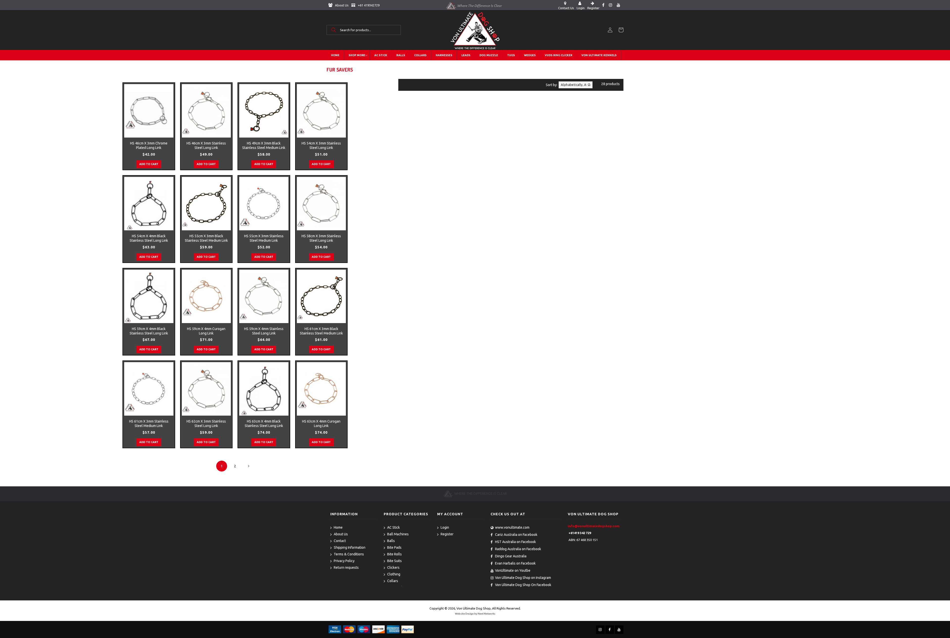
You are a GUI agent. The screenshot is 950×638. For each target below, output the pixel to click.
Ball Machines (398, 534)
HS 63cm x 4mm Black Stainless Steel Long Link (264, 423)
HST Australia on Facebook (515, 542)
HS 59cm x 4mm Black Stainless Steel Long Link (149, 331)
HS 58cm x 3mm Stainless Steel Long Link (321, 238)
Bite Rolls (394, 554)
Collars (392, 581)
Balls (391, 541)
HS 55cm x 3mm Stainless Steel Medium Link (264, 238)
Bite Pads (394, 547)
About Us (341, 5)
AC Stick (393, 527)
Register (447, 534)
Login (445, 527)
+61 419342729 (368, 5)
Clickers (393, 567)
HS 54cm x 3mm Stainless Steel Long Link (321, 145)
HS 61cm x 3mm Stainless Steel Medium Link (148, 423)
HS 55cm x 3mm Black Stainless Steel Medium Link (206, 238)
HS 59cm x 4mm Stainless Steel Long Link (264, 331)
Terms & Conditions (349, 554)
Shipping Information (349, 547)
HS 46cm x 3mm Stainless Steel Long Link (206, 145)
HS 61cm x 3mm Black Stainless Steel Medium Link (321, 331)
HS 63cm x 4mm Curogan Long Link (321, 423)
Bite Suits (394, 561)
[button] (364, 30)
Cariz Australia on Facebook (516, 535)
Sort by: (551, 85)
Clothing (393, 574)
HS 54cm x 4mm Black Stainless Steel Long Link (149, 238)
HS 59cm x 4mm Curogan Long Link (206, 331)
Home (338, 527)
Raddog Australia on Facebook (518, 549)
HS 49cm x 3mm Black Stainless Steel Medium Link (263, 145)
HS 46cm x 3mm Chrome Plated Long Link (148, 145)
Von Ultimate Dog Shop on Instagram (523, 578)
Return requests (346, 567)
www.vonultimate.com (512, 527)
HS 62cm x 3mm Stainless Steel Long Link (206, 423)
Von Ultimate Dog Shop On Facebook (523, 585)
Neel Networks (486, 613)
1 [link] (222, 466)
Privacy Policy (344, 561)
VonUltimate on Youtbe (512, 570)
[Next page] (248, 466)
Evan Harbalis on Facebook (515, 563)
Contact (340, 541)
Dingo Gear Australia (510, 556)
